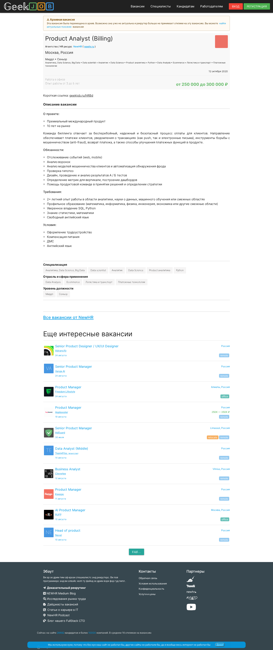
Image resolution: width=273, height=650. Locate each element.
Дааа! (220, 644)
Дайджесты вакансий (62, 604)
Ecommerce (73, 282)
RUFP (58, 514)
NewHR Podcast (58, 615)
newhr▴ (191, 591)
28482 (60, 632)
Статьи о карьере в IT (62, 609)
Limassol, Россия (220, 427)
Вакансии (137, 6)
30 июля (59, 437)
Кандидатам (185, 6)
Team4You (66, 453)
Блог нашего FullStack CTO (65, 620)
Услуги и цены (147, 594)
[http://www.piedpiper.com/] (190, 580)
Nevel (58, 535)
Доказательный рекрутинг (66, 587)
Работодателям (211, 6)
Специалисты (160, 6)
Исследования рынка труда (66, 598)
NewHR (77, 46)
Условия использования (153, 583)
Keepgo (59, 494)
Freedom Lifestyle (65, 391)
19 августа (60, 416)
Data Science (135, 270)
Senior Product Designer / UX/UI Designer (87, 346)
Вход (236, 6)
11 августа (60, 498)
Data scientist (98, 270)
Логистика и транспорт (99, 282)
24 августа (61, 355)
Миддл (49, 294)
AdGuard (60, 432)
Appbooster (61, 412)
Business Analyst (67, 469)
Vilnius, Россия (221, 468)
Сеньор (63, 294)
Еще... (136, 551)
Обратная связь (148, 578)
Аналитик (117, 270)
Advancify (61, 350)
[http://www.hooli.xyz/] (190, 587)
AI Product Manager (70, 510)
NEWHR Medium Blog (61, 593)
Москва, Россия (220, 509)
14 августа (60, 457)
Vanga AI (60, 371)
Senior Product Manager (73, 366)
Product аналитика (159, 270)
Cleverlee (60, 473)
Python (180, 270)
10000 (92, 632)
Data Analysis (53, 282)
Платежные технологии (131, 282)
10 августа (60, 519)
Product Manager (68, 387)
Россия (225, 345)
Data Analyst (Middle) (71, 448)
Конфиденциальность (151, 588)
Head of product (67, 530)
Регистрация (257, 6)
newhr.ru (89, 46)
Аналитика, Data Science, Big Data (65, 270)
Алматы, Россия (220, 386)
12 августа (60, 478)
